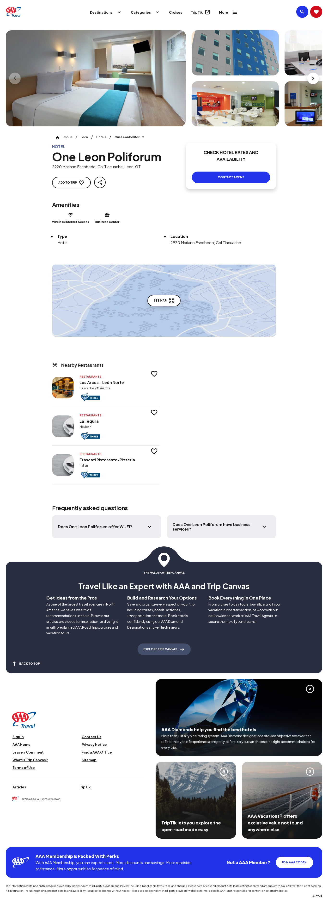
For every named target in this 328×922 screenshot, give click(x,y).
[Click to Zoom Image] (96, 78)
